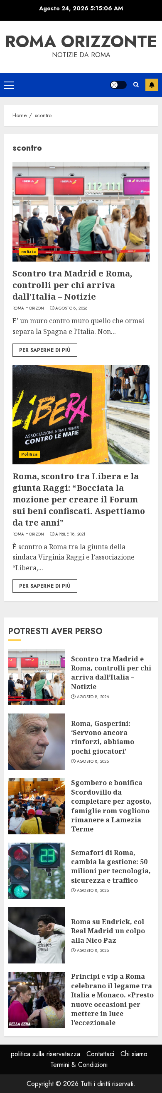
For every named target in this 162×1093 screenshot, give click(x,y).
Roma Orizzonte (81, 41)
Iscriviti (151, 85)
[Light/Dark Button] (118, 85)
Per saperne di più (45, 350)
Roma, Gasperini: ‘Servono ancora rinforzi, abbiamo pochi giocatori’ (102, 737)
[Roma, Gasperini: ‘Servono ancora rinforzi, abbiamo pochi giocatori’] (36, 741)
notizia (28, 251)
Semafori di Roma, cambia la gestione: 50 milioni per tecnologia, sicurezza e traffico (111, 866)
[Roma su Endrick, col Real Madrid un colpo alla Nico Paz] (36, 935)
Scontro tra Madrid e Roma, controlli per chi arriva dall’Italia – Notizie (72, 285)
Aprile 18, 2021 (70, 534)
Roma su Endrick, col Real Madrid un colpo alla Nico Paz (108, 931)
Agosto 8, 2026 (71, 308)
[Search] (136, 85)
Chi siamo (133, 1054)
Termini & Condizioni (79, 1064)
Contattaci (100, 1054)
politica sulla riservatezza (45, 1054)
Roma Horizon (28, 308)
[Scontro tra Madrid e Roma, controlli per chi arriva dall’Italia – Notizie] (81, 212)
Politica (29, 454)
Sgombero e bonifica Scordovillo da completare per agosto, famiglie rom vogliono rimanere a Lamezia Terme (111, 806)
